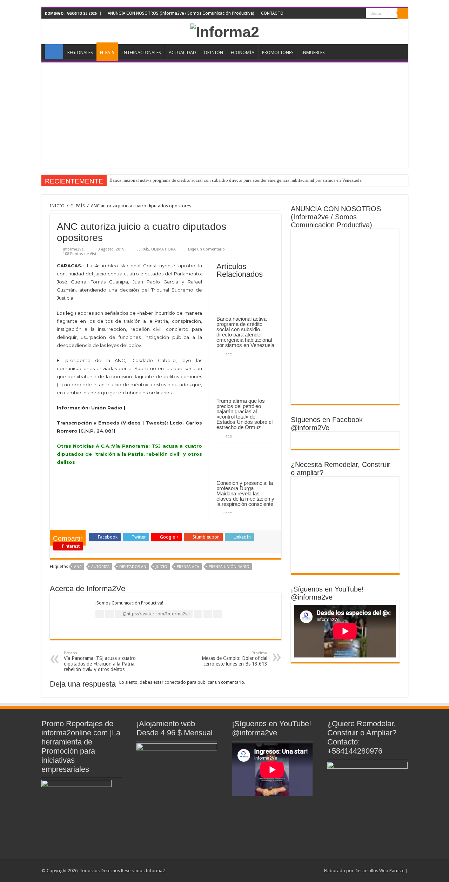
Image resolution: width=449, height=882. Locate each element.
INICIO (54, 51)
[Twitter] (340, 13)
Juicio (161, 566)
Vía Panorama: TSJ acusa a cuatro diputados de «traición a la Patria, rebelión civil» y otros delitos (100, 661)
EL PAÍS (107, 52)
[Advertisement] (224, 115)
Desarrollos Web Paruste (379, 870)
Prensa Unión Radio (229, 566)
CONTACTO (272, 13)
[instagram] (360, 13)
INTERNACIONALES (141, 52)
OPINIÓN (213, 52)
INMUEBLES (313, 52)
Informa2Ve (73, 249)
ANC (78, 566)
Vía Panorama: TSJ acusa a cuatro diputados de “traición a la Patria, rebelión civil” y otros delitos (129, 454)
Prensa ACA (188, 566)
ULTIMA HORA (163, 249)
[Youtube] (354, 13)
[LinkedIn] (347, 13)
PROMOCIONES (278, 52)
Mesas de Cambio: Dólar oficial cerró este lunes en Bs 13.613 (234, 659)
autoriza (100, 566)
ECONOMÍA (242, 52)
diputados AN (132, 566)
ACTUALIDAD (182, 52)
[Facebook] (334, 13)
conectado (175, 682)
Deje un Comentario (206, 249)
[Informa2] (224, 30)
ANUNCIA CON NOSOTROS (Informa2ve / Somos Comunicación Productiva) (181, 13)
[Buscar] (402, 13)
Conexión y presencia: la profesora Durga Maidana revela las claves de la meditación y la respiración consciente (245, 493)
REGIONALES (80, 52)
